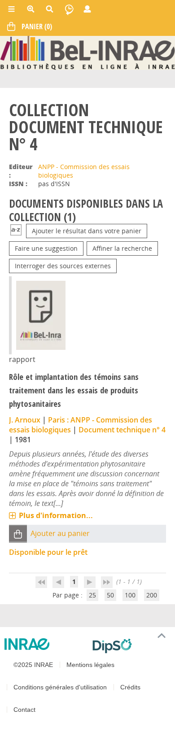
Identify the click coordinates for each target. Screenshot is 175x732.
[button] (18, 533)
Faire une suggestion (46, 248)
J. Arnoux (24, 420)
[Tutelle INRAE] (44, 644)
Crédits (130, 687)
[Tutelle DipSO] (130, 646)
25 (92, 595)
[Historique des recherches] (69, 9)
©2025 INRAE (33, 664)
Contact (24, 709)
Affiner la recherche (122, 248)
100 (130, 595)
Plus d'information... (56, 515)
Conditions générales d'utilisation (60, 687)
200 (151, 595)
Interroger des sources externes (63, 265)
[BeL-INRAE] (87, 52)
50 (110, 595)
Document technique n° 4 (122, 430)
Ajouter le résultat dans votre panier (86, 231)
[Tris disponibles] (16, 231)
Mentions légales (90, 664)
